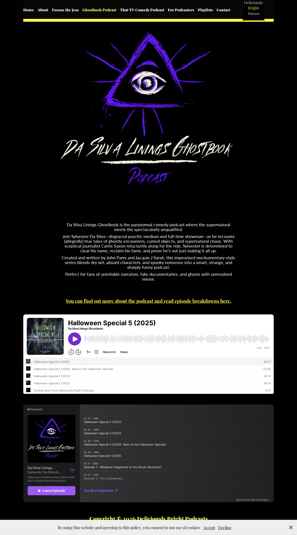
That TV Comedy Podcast (142, 9)
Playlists (205, 9)
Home (28, 9)
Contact (223, 9)
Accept (209, 527)
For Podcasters (181, 9)
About (43, 9)
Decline (224, 527)
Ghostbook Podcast (99, 9)
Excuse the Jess (65, 9)
